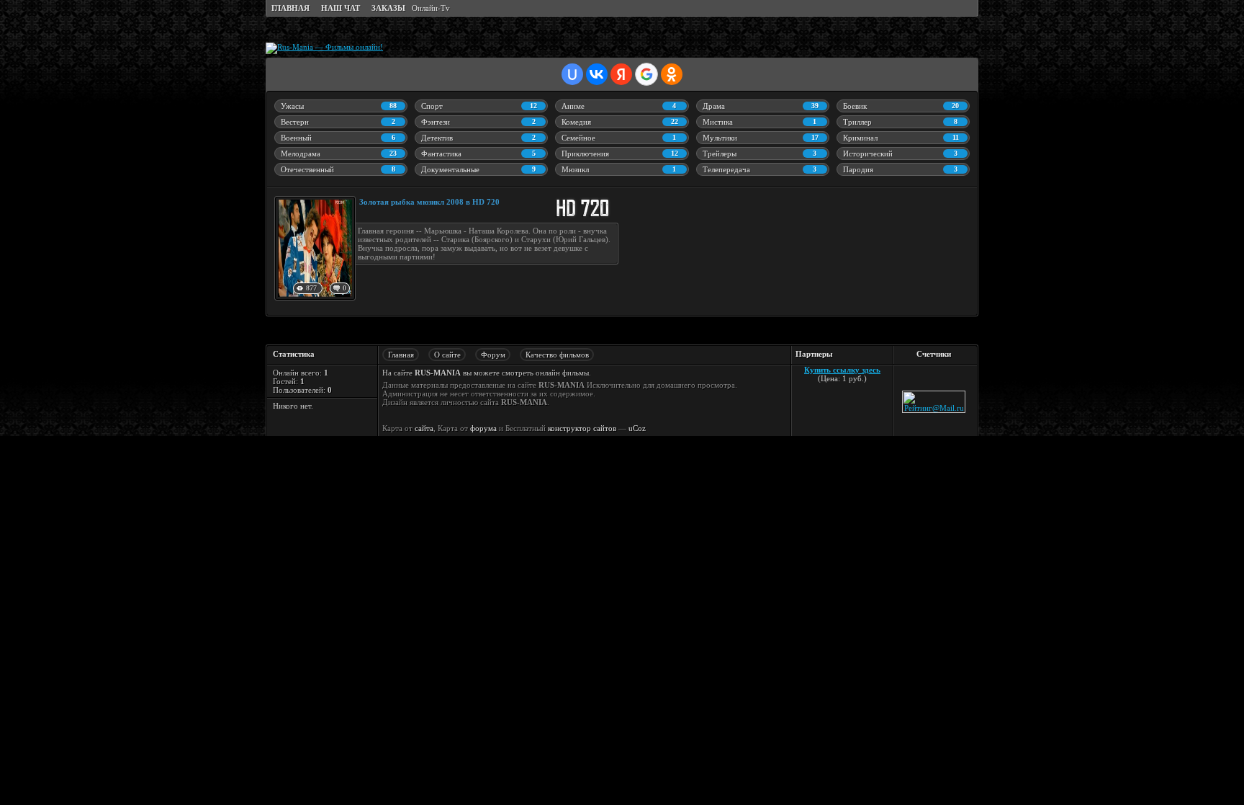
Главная (401, 354)
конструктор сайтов (582, 428)
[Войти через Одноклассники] (671, 74)
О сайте (447, 354)
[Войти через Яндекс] (621, 74)
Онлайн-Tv (431, 8)
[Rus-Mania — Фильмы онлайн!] (324, 47)
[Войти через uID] (572, 74)
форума (483, 428)
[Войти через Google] (646, 74)
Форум (493, 354)
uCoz (637, 428)
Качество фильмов (557, 354)
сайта (424, 428)
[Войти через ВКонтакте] (597, 74)
